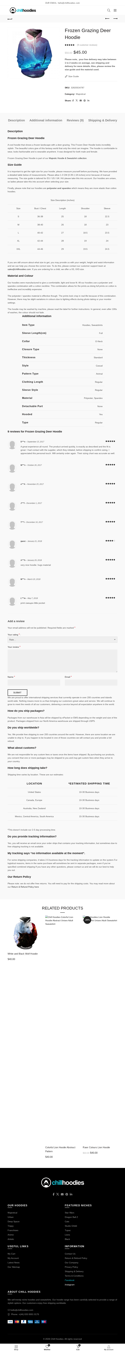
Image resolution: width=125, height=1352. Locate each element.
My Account (13, 1258)
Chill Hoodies (57, 1339)
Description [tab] (16, 120)
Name (11, 677)
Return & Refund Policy (76, 1258)
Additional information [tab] (45, 120)
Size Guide (73, 76)
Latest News (14, 1262)
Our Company (71, 1262)
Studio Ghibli (71, 1226)
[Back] (10, 19)
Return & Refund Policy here (25, 887)
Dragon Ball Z (71, 1217)
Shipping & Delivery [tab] (102, 120)
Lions (67, 1235)
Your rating (14, 634)
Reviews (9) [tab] (75, 120)
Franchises (13, 1230)
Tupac (68, 1230)
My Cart (11, 1254)
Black (67, 1239)
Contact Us (70, 1254)
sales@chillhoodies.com (19, 269)
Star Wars (69, 1212)
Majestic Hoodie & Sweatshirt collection (68, 158)
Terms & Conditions (74, 1276)
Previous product (107, 19)
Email (68, 677)
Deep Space (14, 1221)
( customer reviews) (87, 45)
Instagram (70, 1284)
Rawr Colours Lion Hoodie (96, 1147)
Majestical (81, 94)
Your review (14, 647)
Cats (67, 1221)
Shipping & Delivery (74, 1271)
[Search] (108, 10)
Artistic (11, 1239)
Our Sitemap (14, 1267)
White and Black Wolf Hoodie (23, 953)
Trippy (11, 1226)
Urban (11, 1217)
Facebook (69, 1280)
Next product (115, 19)
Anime (11, 1235)
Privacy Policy (71, 1267)
